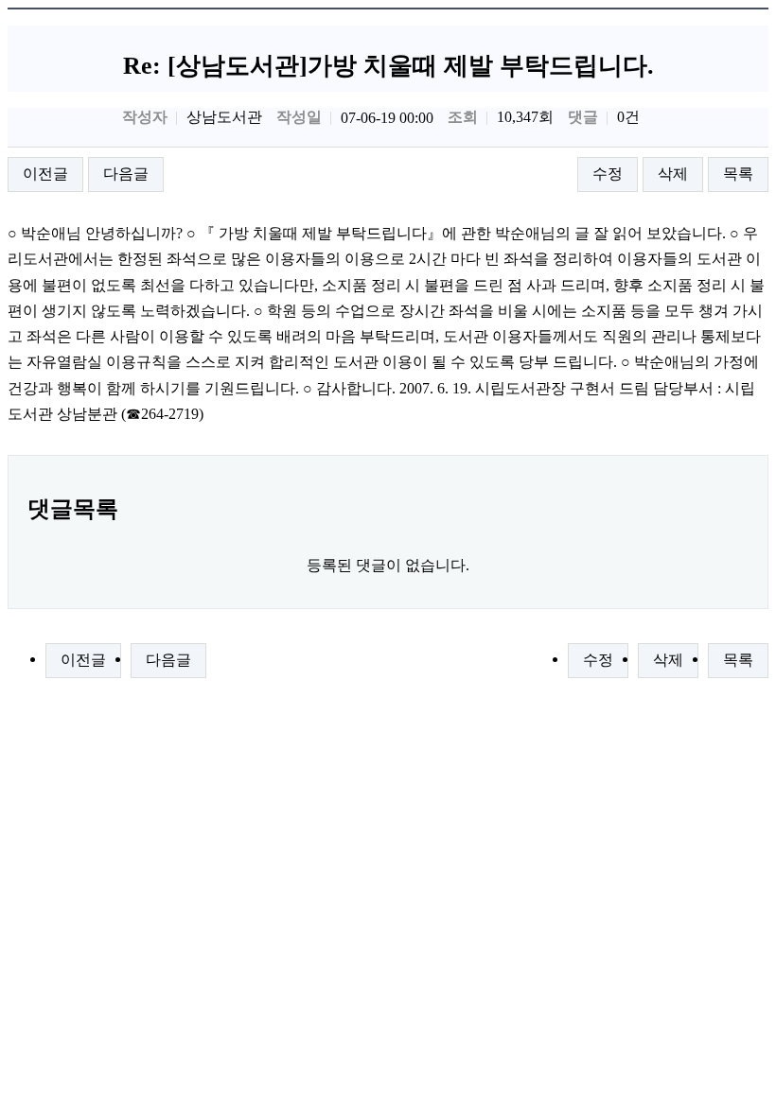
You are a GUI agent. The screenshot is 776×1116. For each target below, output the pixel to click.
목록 (738, 174)
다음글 (126, 174)
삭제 (673, 174)
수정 (607, 174)
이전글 (45, 174)
